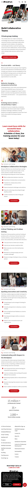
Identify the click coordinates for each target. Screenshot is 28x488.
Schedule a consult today (9, 57)
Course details (14, 200)
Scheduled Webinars (6, 432)
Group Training (5, 434)
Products (3, 440)
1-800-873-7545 (14, 468)
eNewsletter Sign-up (20, 426)
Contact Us (17, 433)
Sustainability (18, 451)
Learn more (9, 481)
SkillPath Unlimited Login (6, 449)
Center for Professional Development (20, 445)
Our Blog (3, 452)
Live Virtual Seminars (6, 429)
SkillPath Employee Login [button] (19, 430)
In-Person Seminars (6, 426)
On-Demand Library (6, 443)
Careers (16, 454)
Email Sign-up (4, 458)
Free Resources (5, 455)
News (16, 439)
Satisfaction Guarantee (20, 441)
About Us (17, 436)
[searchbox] (19, 2)
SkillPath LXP (4, 437)
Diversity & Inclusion (20, 448)
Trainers (17, 457)
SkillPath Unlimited (6, 445)
